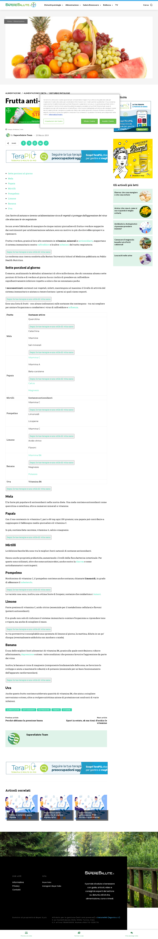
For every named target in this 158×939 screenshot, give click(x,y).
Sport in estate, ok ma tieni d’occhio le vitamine (86, 721)
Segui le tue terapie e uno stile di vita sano (28, 252)
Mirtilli (12, 188)
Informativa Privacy (18, 884)
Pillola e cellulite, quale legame (20, 816)
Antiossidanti (29, 710)
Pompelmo (13, 193)
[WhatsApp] (34, 143)
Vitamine (66, 710)
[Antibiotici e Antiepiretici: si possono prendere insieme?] (145, 227)
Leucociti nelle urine (123, 255)
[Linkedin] (40, 143)
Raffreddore (43, 710)
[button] (148, 5)
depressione (27, 654)
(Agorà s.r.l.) (114, 917)
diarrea (80, 561)
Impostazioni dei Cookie (53, 121)
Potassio (32, 474)
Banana (12, 203)
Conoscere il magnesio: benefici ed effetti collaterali (124, 242)
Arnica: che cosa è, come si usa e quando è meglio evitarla (125, 210)
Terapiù (56, 710)
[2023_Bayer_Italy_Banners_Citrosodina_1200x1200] (133, 158)
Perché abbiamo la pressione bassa (24, 720)
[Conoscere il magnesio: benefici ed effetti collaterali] (145, 243)
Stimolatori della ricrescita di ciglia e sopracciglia (53, 814)
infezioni (64, 244)
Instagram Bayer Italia (51, 886)
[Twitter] (29, 143)
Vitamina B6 (34, 455)
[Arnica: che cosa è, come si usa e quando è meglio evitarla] (145, 212)
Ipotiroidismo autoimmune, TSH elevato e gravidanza (89, 814)
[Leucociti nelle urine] (145, 259)
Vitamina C (34, 357)
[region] (80, 111)
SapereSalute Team (22, 135)
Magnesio (33, 390)
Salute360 (102, 917)
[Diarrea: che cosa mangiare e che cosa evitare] (145, 196)
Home (9, 21)
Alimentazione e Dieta (35, 93)
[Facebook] (23, 143)
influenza (73, 307)
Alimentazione (18, 21)
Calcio (31, 383)
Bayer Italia (46, 882)
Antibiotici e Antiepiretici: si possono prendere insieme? (125, 226)
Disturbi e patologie (59, 93)
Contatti (16, 889)
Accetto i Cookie (108, 121)
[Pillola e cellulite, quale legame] (21, 807)
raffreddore (44, 244)
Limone (12, 198)
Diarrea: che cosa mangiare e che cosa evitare (126, 193)
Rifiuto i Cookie (89, 121)
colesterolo (26, 582)
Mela (10, 178)
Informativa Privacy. (56, 114)
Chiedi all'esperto (16, 810)
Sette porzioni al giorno (20, 173)
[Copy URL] (46, 143)
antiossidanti (86, 240)
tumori (97, 594)
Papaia (11, 183)
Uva (10, 208)
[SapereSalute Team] (8, 135)
